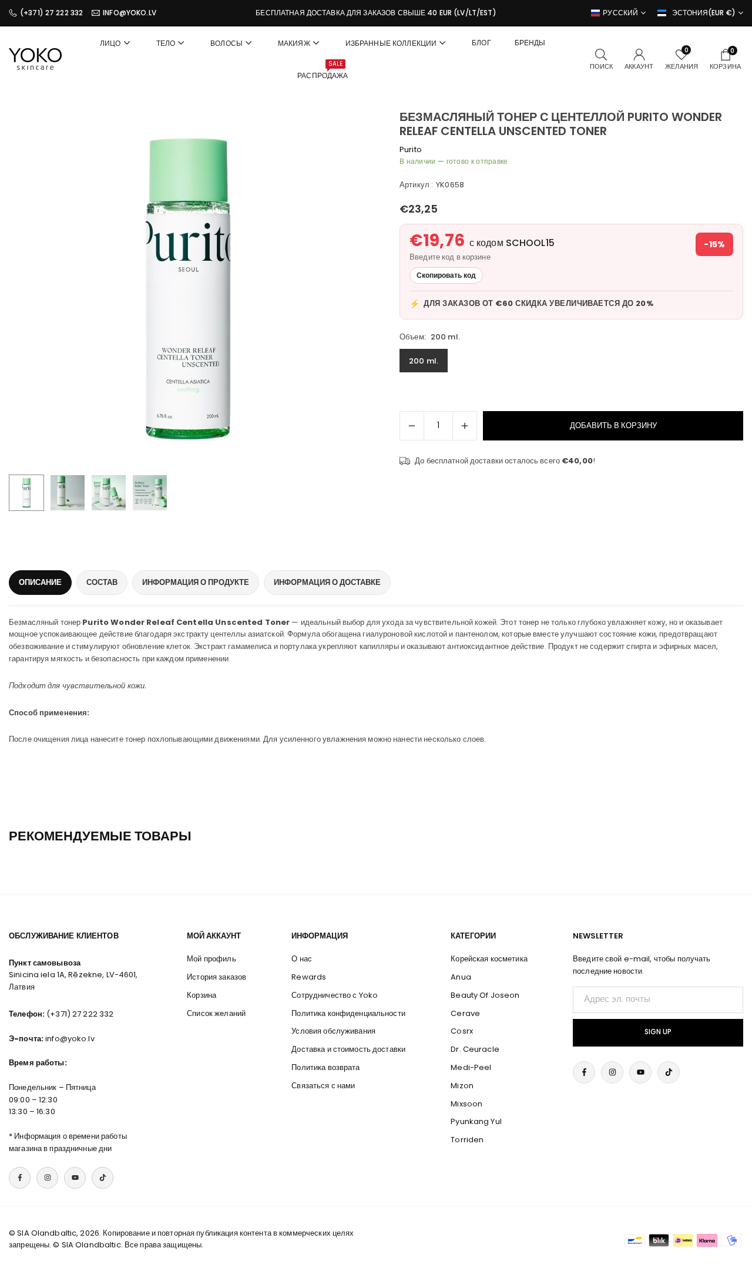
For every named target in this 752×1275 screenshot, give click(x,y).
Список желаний (216, 1013)
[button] (338, 289)
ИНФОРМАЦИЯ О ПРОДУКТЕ (195, 582)
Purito (411, 149)
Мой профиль (211, 958)
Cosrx (462, 1031)
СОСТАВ (102, 582)
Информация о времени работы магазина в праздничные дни (68, 1142)
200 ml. (423, 360)
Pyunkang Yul (476, 1121)
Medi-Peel (471, 1067)
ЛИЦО (110, 43)
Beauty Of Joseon (485, 995)
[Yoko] (35, 58)
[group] (188, 289)
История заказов (216, 977)
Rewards (308, 977)
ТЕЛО (166, 43)
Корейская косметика (489, 958)
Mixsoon (466, 1103)
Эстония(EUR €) (704, 13)
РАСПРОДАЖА (322, 69)
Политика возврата (325, 1067)
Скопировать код (446, 275)
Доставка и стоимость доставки (348, 1049)
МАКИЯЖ (294, 43)
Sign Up (658, 1032)
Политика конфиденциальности (348, 1013)
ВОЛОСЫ (226, 43)
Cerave (465, 1013)
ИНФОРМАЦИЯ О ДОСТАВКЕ (327, 582)
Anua (461, 977)
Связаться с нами (323, 1085)
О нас (301, 958)
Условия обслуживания (333, 1031)
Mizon (462, 1085)
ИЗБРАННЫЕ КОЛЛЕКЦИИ (391, 43)
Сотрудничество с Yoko (334, 995)
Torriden (467, 1139)
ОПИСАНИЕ (40, 582)
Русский (620, 13)
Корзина (201, 995)
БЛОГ (481, 43)
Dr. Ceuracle (475, 1049)
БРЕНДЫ (530, 43)
